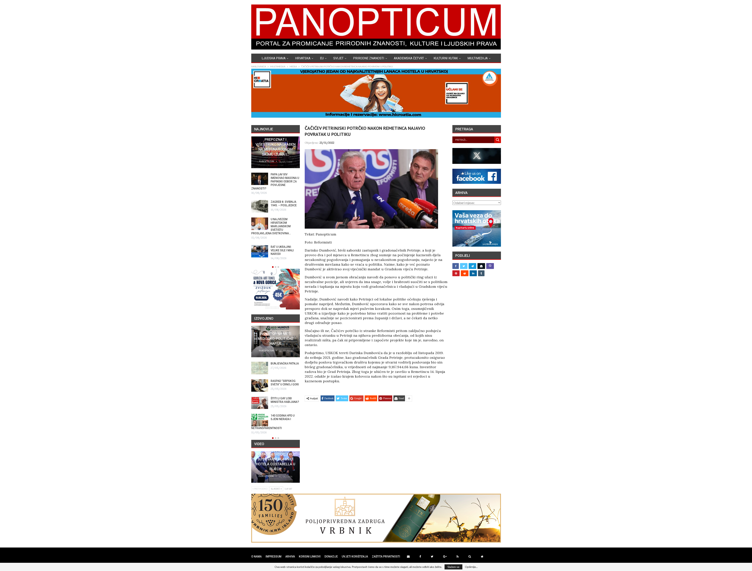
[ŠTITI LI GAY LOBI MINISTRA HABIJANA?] (259, 403)
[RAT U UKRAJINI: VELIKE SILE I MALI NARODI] (259, 251)
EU (322, 58)
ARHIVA (290, 556)
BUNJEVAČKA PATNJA (285, 363)
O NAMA (256, 556)
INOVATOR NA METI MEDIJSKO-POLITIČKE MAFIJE (275, 338)
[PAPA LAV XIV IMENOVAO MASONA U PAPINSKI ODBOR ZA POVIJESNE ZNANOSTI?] (259, 179)
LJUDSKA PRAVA (274, 58)
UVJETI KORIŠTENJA (355, 556)
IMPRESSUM (273, 556)
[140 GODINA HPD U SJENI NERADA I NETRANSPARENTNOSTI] (259, 420)
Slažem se (453, 566)
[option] (275, 198)
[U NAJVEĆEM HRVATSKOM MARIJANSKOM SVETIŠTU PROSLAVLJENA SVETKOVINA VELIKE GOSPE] (259, 223)
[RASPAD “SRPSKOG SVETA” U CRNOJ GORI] (259, 385)
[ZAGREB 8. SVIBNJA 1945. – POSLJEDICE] (259, 206)
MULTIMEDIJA (477, 58)
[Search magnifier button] (497, 139)
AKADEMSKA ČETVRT (409, 58)
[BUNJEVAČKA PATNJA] (259, 368)
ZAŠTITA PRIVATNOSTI (386, 556)
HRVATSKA (302, 58)
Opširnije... (471, 567)
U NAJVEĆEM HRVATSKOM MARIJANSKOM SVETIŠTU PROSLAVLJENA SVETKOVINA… (271, 226)
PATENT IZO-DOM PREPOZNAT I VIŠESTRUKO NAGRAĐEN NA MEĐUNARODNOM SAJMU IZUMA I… (276, 144)
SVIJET (338, 58)
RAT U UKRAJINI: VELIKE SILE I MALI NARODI (282, 250)
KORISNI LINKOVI (310, 556)
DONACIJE (331, 556)
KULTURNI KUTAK (446, 58)
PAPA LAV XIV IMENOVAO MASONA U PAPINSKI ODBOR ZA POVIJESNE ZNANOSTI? (275, 181)
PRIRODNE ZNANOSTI (368, 58)
